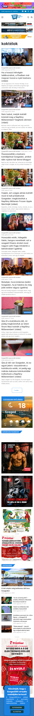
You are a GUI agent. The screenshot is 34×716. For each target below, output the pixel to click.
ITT (18, 703)
